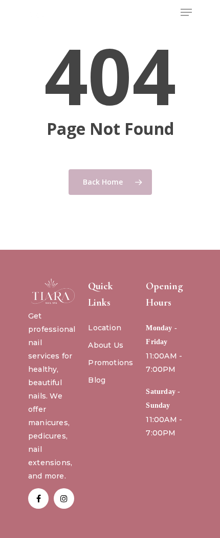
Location (104, 327)
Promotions (110, 362)
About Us (105, 345)
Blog (96, 380)
